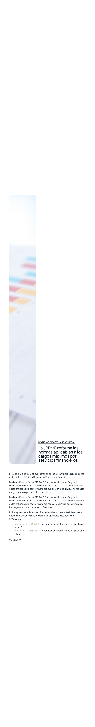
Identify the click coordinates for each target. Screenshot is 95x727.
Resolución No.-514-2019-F (27, 524)
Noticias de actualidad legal (56, 442)
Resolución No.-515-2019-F (27, 530)
